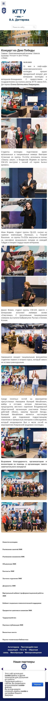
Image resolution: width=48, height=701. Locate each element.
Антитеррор (13, 647)
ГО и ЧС (23, 650)
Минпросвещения (33, 653)
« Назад (4, 58)
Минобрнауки (16, 653)
